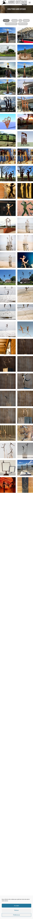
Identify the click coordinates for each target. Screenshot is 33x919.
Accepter (16, 905)
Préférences (16, 915)
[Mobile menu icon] (29, 2)
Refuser (16, 910)
